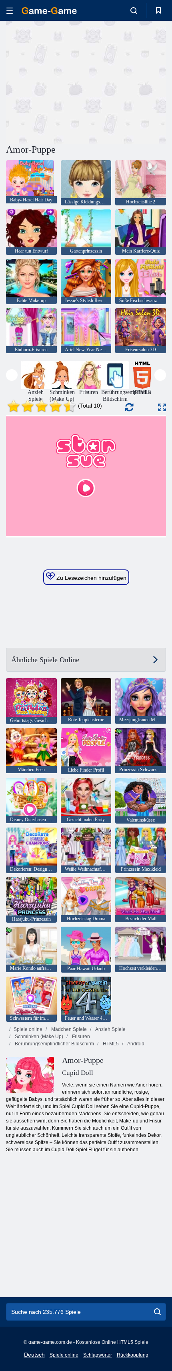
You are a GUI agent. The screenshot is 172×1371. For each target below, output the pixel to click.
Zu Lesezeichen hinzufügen (90, 578)
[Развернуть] (162, 407)
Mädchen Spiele (68, 1029)
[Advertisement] (73, 81)
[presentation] (12, 375)
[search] (157, 1312)
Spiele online (28, 1029)
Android (135, 1044)
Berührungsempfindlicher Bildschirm (54, 1044)
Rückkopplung (132, 1355)
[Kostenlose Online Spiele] (49, 10)
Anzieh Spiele (110, 1029)
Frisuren (80, 1036)
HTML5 (110, 1044)
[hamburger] (9, 10)
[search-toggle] (133, 10)
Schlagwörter (97, 1355)
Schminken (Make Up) (38, 1036)
